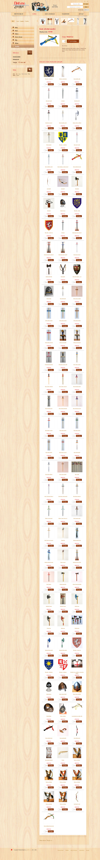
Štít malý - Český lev (49, 78)
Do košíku (73, 41)
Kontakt (81, 14)
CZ (84, 1)
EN (87, 1)
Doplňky (27, 21)
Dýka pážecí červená (49, 342)
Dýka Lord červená (77, 342)
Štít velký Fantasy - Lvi (77, 276)
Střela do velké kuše (63, 78)
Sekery (17, 34)
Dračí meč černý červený (77, 232)
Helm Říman (48, 716)
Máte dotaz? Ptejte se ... (46, 840)
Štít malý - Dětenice (63, 672)
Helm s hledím (63, 716)
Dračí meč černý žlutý (77, 562)
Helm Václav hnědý (63, 694)
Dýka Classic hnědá (77, 298)
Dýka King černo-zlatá (63, 364)
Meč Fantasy (48, 584)
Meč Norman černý (48, 408)
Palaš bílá (63, 540)
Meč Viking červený (63, 386)
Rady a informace (50, 14)
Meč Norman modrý (77, 386)
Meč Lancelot (48, 144)
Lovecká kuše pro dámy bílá (77, 716)
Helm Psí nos (62, 210)
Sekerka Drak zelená (63, 650)
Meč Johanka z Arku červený (63, 166)
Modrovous (77, 606)
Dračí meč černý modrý (63, 254)
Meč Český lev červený (49, 540)
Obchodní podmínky (17, 56)
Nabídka (34, 14)
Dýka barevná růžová (49, 364)
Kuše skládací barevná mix (49, 826)
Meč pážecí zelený (77, 430)
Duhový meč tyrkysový (63, 518)
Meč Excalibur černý (63, 122)
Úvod (17, 21)
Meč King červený (48, 122)
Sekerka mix (77, 628)
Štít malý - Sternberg (49, 672)
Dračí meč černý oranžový (49, 254)
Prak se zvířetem (77, 760)
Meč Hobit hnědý (77, 452)
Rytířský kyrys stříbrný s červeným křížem (77, 672)
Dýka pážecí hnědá (77, 320)
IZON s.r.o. (29, 849)
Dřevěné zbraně (18, 14)
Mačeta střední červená (49, 562)
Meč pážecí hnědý (49, 452)
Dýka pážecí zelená (62, 320)
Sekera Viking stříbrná (77, 122)
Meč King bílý (77, 100)
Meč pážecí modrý (63, 430)
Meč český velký (77, 144)
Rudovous (63, 628)
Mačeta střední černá (77, 540)
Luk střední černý (77, 738)
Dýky (16, 27)
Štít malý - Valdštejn (63, 144)
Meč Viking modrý (77, 364)
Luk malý (63, 188)
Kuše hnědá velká (77, 78)
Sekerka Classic (49, 606)
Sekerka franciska (63, 584)
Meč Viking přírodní (49, 386)
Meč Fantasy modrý (49, 430)
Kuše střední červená (77, 166)
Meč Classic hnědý (62, 474)
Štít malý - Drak (77, 210)
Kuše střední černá (48, 738)
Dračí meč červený (77, 254)
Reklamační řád (16, 59)
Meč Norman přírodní (63, 408)
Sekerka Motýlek (49, 276)
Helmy (16, 43)
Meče (16, 31)
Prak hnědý (63, 276)
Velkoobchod (65, 14)
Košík (86, 4)
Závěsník (49, 210)
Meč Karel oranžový (77, 496)
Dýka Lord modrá (63, 342)
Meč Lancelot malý (76, 518)
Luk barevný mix (77, 804)
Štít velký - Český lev (49, 232)
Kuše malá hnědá (63, 738)
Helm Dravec (48, 694)
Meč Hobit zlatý (63, 298)
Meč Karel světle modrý (62, 496)
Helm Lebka (49, 298)
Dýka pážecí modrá (48, 320)
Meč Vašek (77, 474)
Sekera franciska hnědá (77, 584)
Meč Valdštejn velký (49, 166)
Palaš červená (62, 562)
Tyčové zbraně (18, 37)
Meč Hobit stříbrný (48, 474)
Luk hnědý (49, 188)
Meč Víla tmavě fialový (49, 496)
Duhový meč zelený (48, 518)
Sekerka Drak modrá (49, 650)
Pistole (63, 760)
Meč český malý (49, 100)
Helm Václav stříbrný (77, 694)
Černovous (49, 628)
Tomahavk (77, 188)
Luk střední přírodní (49, 760)
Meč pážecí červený (63, 452)
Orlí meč (63, 100)
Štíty (16, 40)
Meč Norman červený (77, 408)
